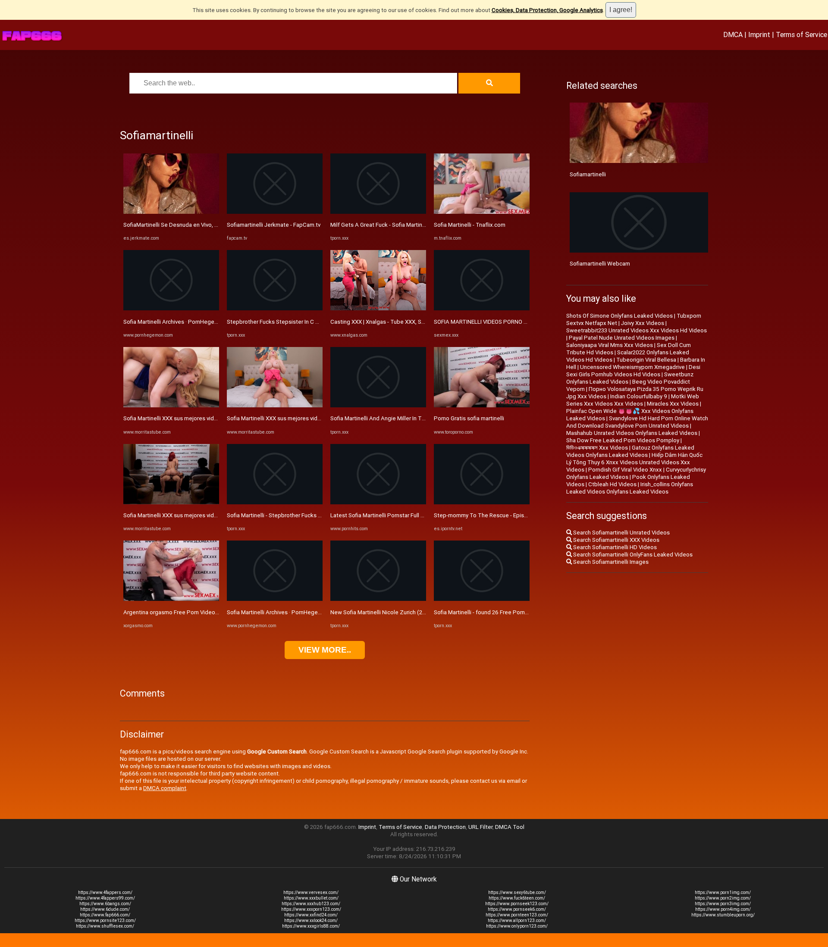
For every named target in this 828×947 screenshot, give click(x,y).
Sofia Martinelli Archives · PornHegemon (174, 321)
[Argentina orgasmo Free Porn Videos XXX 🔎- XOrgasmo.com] (171, 599)
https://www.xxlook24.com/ (311, 920)
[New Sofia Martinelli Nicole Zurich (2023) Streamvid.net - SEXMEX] (378, 599)
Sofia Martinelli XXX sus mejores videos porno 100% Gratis (198, 418)
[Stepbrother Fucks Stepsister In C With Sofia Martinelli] (275, 308)
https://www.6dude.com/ (105, 909)
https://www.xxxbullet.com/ (311, 898)
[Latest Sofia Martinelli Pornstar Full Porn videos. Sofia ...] (378, 502)
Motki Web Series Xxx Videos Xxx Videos (632, 400)
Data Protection (445, 827)
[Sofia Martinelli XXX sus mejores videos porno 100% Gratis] (171, 405)
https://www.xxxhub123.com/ (311, 903)
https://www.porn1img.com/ (723, 892)
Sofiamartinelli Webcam (600, 263)
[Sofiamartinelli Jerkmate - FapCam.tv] (275, 212)
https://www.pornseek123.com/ (517, 903)
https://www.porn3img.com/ (723, 903)
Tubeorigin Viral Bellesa (646, 359)
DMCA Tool (509, 827)
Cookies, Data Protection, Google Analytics (547, 10)
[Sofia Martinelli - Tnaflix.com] (482, 212)
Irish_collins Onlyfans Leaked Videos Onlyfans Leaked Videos (629, 488)
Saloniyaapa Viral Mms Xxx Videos (609, 345)
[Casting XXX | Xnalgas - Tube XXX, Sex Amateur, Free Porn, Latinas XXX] (378, 308)
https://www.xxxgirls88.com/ (311, 926)
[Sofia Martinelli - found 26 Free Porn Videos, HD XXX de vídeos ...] (482, 599)
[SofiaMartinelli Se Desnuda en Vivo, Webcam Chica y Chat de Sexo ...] (171, 212)
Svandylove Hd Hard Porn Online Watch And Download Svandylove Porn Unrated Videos (637, 422)
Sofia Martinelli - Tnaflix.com (469, 224)
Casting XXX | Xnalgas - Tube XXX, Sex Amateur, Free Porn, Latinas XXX (420, 321)
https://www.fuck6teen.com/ (517, 898)
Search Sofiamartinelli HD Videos (614, 547)
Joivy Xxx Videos (642, 323)
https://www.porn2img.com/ (723, 898)
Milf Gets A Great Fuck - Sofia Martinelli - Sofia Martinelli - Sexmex (413, 224)
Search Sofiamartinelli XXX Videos (615, 540)
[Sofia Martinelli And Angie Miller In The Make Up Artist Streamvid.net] (378, 405)
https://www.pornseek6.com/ (517, 909)
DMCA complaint (164, 788)
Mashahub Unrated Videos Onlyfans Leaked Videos (631, 433)
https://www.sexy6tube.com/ (517, 892)
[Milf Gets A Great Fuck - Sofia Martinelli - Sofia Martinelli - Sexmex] (378, 212)
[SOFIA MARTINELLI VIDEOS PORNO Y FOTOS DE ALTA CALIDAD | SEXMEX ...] (482, 308)
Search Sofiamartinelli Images (610, 562)
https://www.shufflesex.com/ (105, 926)
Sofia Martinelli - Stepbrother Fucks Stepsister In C (291, 515)
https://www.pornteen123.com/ (517, 915)
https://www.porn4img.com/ (723, 909)
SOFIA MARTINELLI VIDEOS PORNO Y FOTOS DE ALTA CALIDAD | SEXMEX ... (529, 321)
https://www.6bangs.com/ (105, 903)
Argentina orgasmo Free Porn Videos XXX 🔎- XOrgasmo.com (202, 612)
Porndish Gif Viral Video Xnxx (625, 469)
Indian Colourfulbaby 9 (638, 396)
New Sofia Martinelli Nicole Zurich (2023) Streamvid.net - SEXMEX (413, 612)
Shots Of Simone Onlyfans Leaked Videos (619, 315)
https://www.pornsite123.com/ (105, 920)
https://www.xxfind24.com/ (311, 915)
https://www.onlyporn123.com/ (517, 926)
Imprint (759, 34)
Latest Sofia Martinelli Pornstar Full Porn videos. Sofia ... (401, 515)
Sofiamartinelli (588, 174)
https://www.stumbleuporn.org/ (723, 915)
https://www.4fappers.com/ (105, 892)
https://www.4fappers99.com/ (105, 898)
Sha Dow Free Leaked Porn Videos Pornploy (622, 440)
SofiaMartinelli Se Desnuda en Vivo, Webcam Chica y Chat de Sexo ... (210, 224)
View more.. (324, 649)
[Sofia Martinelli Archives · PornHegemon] (171, 308)
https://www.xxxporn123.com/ (311, 909)
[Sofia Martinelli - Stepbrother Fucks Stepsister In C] (275, 502)
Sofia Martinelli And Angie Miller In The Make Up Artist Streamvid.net (417, 418)
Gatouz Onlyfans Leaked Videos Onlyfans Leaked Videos (630, 451)
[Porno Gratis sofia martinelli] (482, 405)
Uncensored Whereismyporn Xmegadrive (632, 367)
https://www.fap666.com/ (105, 915)
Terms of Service (801, 34)
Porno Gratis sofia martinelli (469, 418)
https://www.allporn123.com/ (517, 920)
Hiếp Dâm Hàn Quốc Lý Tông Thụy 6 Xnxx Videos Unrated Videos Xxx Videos (634, 462)
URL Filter (480, 827)
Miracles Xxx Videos (673, 403)
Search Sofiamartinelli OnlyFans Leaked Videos (632, 554)
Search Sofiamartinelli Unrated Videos (621, 532)
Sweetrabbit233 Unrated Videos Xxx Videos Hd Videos (636, 330)
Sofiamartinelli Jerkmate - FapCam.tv (273, 224)
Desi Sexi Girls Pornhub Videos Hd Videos (633, 370)
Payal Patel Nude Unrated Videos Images (621, 337)
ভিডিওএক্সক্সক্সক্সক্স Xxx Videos (597, 447)
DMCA (733, 34)
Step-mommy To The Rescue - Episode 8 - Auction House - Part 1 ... (520, 515)
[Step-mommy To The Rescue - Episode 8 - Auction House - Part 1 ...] (482, 502)
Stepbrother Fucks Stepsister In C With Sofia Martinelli (296, 321)
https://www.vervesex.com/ (311, 892)
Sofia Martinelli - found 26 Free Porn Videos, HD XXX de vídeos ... (516, 612)
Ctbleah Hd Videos (612, 484)
